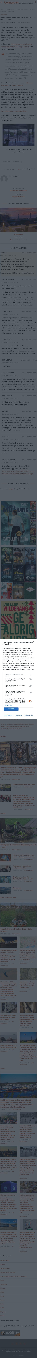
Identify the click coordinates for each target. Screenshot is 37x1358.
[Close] (33, 642)
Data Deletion (8, 715)
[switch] (30, 679)
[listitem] (18, 675)
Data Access (18, 715)
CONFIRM (11, 709)
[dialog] (18, 679)
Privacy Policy (29, 715)
